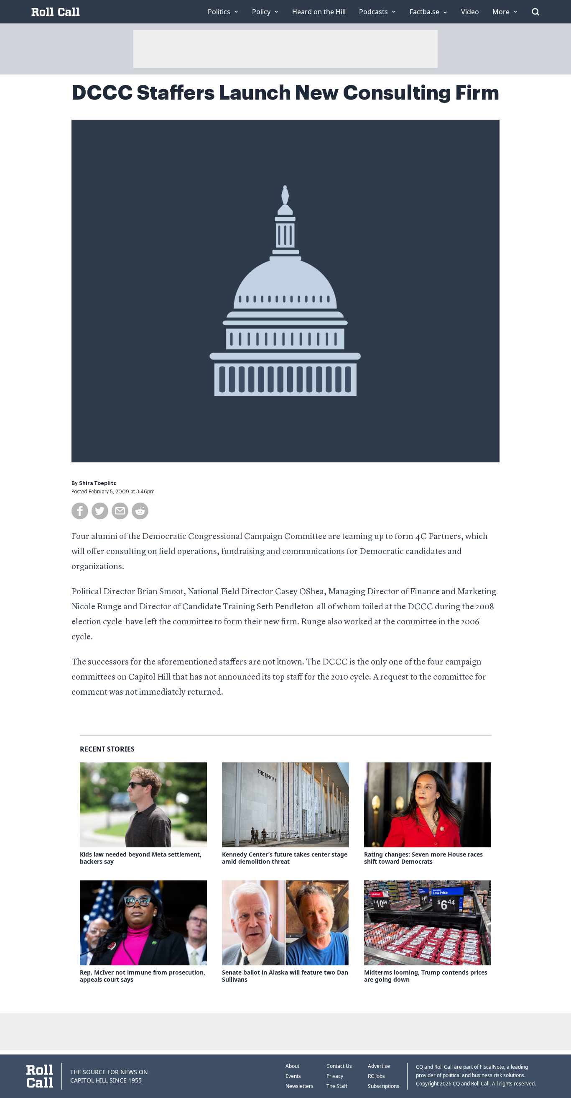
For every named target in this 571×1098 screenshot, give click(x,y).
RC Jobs (376, 1076)
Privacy (334, 1076)
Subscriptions (383, 1086)
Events (293, 1076)
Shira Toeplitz (97, 483)
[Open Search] (535, 12)
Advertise (379, 1066)
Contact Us (339, 1066)
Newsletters (300, 1086)
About (292, 1066)
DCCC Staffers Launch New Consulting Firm (285, 93)
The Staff (336, 1086)
